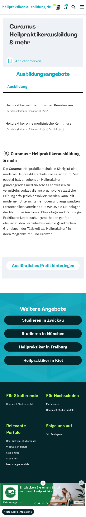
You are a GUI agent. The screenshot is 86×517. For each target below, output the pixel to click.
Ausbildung (17, 86)
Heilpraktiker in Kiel (43, 360)
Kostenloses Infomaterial (18, 511)
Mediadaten (52, 404)
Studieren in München (43, 333)
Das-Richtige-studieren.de (21, 440)
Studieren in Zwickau (43, 320)
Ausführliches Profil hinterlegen (43, 265)
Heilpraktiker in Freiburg (43, 347)
